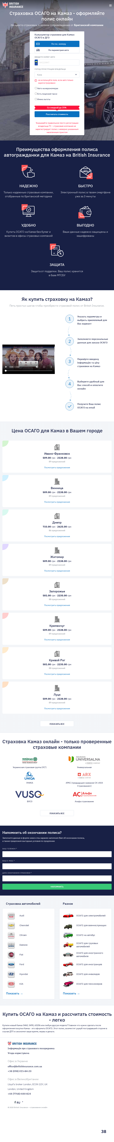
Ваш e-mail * (8, 861)
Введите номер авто (45, 57)
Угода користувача (18, 1053)
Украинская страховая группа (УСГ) (30, 767)
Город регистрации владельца (50, 69)
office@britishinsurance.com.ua (25, 1066)
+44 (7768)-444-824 (19, 1093)
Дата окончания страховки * (17, 873)
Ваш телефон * (9, 849)
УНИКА (29, 782)
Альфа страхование (84, 801)
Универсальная (84, 767)
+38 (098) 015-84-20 (19, 1071)
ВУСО (29, 801)
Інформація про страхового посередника (31, 1048)
